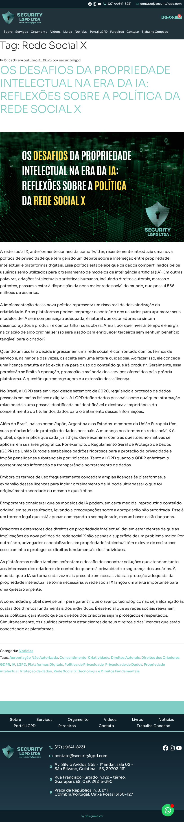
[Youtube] (99, 4)
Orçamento (39, 32)
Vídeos (55, 32)
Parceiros (117, 32)
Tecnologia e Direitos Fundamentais (109, 671)
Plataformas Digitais (45, 665)
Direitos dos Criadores (160, 658)
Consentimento (72, 658)
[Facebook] (90, 4)
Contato (133, 32)
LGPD (21, 665)
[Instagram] (94, 4)
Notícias (81, 32)
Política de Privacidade (84, 665)
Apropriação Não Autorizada (33, 658)
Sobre (8, 32)
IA (13, 665)
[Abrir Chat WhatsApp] (168, 810)
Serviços (21, 32)
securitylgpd (70, 60)
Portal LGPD (98, 32)
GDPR (5, 665)
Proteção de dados (36, 671)
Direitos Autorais (125, 658)
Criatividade (98, 658)
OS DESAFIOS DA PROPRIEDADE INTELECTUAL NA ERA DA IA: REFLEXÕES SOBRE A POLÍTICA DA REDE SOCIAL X (90, 89)
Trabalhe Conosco (155, 32)
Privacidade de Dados (123, 665)
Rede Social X (65, 671)
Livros (67, 32)
